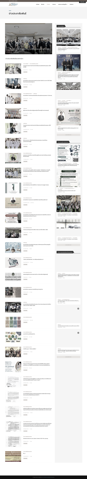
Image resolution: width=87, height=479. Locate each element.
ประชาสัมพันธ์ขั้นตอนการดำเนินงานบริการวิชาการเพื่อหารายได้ (66, 190)
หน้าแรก (37, 4)
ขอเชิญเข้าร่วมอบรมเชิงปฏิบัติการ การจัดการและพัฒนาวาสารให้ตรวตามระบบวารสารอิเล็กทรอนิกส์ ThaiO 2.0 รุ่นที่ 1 (37, 379)
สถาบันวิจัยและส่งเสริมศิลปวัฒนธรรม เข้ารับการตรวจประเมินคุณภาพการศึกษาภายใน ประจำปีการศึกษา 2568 (27, 50)
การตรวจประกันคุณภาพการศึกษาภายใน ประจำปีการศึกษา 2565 (35, 229)
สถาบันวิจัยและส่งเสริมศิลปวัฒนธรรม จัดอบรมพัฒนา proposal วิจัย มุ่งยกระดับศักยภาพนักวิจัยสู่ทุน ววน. (68, 49)
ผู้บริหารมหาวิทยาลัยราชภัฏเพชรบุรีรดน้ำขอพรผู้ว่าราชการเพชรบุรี (36, 110)
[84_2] (13, 456)
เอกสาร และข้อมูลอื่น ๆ (62, 4)
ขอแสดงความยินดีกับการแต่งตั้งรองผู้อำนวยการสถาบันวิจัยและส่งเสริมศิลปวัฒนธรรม (37, 155)
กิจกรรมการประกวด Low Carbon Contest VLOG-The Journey (35, 438)
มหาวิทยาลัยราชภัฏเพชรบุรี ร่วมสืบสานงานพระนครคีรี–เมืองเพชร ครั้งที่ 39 (68, 325)
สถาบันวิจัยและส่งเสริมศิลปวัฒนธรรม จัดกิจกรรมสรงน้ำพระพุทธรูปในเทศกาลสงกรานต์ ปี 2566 (36, 245)
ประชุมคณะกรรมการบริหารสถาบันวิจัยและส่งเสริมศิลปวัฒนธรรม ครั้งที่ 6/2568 (37, 66)
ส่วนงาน (54, 4)
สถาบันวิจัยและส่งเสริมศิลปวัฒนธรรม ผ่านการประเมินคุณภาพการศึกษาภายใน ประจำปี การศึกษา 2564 (37, 304)
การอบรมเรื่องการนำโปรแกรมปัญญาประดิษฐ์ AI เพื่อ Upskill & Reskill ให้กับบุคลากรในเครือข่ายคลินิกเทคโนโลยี (68, 103)
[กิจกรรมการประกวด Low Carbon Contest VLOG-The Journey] (13, 441)
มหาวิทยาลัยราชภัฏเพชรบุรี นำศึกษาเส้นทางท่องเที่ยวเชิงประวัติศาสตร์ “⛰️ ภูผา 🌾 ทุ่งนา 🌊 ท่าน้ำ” (68, 301)
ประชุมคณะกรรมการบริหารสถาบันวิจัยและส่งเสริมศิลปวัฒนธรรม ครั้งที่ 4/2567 (37, 126)
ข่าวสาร (48, 4)
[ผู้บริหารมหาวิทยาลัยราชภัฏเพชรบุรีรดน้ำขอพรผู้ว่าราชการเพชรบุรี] (13, 113)
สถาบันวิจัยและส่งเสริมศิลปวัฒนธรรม (48, 477)
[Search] (77, 4)
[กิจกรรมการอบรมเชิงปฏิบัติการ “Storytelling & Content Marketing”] (68, 206)
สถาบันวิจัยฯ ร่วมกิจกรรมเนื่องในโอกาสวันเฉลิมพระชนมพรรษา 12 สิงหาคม (37, 95)
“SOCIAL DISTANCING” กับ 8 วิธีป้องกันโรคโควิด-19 (33, 259)
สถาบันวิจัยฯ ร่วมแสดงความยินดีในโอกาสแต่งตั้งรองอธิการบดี (35, 199)
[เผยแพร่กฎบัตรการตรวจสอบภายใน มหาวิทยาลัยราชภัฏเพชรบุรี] (13, 277)
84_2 (24, 453)
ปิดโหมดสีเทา (82, 2)
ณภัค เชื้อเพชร (9, 52)
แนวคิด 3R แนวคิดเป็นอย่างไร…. (29, 334)
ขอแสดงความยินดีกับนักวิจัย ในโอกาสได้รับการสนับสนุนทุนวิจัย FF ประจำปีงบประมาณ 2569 (68, 129)
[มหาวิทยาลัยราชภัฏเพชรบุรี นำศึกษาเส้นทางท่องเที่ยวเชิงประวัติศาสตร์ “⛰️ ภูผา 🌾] (68, 293)
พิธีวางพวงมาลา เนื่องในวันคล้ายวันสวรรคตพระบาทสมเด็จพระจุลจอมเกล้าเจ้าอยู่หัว (35, 140)
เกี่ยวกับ (42, 4)
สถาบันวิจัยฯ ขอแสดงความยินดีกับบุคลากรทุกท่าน (33, 289)
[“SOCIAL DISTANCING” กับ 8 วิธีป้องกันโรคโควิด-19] (13, 262)
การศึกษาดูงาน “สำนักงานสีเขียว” (29, 349)
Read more (25, 86)
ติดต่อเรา (71, 4)
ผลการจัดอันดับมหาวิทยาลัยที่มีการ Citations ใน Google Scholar (36, 185)
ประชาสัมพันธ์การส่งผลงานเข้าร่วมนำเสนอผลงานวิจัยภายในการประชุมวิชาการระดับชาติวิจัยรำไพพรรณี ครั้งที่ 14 (36, 394)
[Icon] (13, 69)
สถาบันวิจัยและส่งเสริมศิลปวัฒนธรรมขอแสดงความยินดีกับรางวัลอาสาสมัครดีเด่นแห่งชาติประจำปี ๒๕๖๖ (37, 215)
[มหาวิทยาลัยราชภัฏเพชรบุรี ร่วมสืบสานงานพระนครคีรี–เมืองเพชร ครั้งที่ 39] (68, 317)
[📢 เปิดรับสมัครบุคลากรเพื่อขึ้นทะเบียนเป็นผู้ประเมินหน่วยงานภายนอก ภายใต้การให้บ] (68, 156)
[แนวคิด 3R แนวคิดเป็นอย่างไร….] (13, 337)
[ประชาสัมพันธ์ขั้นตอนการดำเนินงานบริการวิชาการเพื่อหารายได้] (68, 182)
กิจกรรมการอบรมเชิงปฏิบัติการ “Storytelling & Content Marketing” (68, 214)
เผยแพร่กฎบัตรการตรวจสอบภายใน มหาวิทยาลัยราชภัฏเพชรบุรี (35, 274)
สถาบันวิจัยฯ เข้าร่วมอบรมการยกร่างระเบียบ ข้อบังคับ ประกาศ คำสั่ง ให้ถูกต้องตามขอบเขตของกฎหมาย (37, 81)
